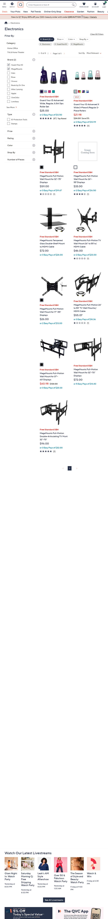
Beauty (100, 11)
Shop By (11, 152)
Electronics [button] (46, 44)
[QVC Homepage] (6, 23)
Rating (10, 138)
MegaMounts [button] (78, 44)
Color (10, 145)
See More (11, 107)
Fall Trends (36, 11)
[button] (4, 5)
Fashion (90, 11)
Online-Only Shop (52, 11)
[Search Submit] (73, 4)
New (25, 11)
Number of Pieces (15, 159)
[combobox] (49, 4)
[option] (54, 17)
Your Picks (15, 11)
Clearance (69, 11)
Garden (80, 11)
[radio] (41, 91)
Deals (4, 11)
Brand (11, 59)
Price (9, 131)
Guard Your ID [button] (62, 44)
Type (9, 114)
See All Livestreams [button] (54, 900)
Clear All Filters (96, 34)
